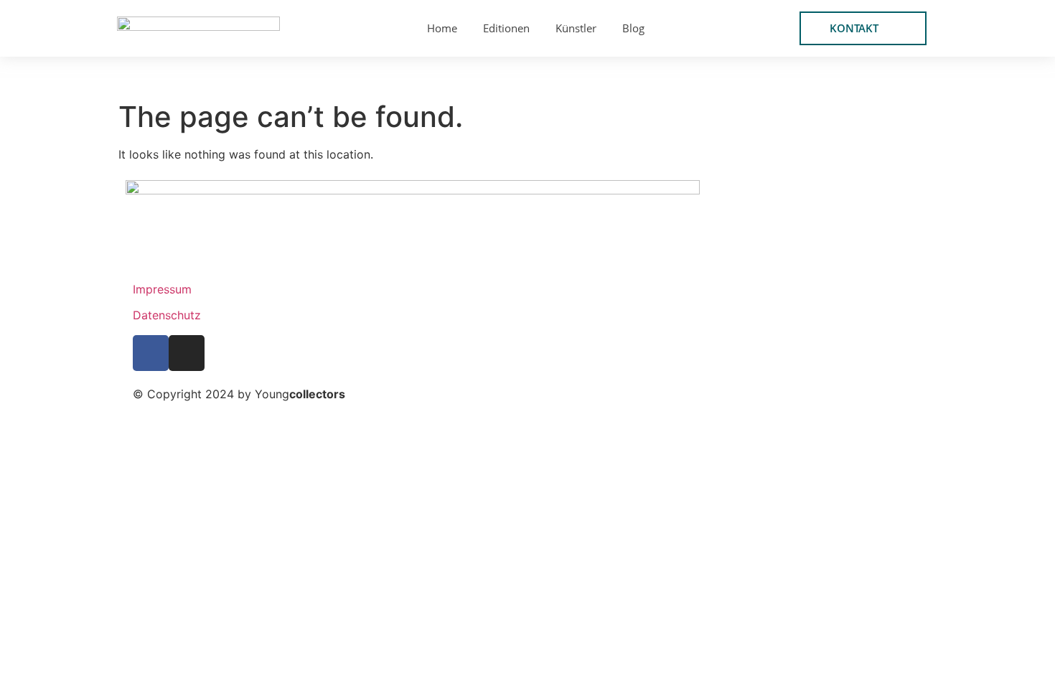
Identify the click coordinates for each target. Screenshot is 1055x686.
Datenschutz (167, 315)
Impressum (162, 289)
